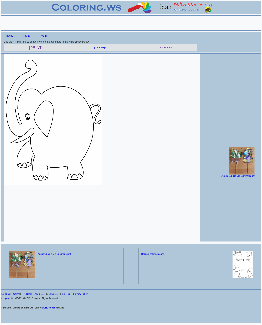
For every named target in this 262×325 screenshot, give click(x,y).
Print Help (66, 294)
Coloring (6, 294)
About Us (39, 294)
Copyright (6, 298)
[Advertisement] (131, 22)
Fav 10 (26, 35)
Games (16, 294)
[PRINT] (36, 48)
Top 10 (43, 35)
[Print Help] (100, 47)
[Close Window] (164, 47)
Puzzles (27, 294)
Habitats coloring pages (152, 254)
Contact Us (52, 294)
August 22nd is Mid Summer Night (237, 176)
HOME (9, 35)
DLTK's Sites (48, 308)
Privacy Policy (81, 294)
